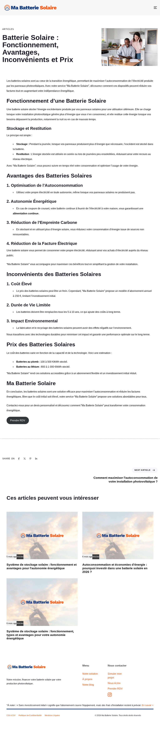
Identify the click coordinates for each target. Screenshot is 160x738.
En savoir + (147, 705)
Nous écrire (114, 683)
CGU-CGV (11, 715)
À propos (87, 679)
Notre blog (88, 684)
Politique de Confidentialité (30, 715)
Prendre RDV (17, 420)
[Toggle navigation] (131, 7)
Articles (8, 29)
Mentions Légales (52, 715)
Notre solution (90, 673)
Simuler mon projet (115, 675)
